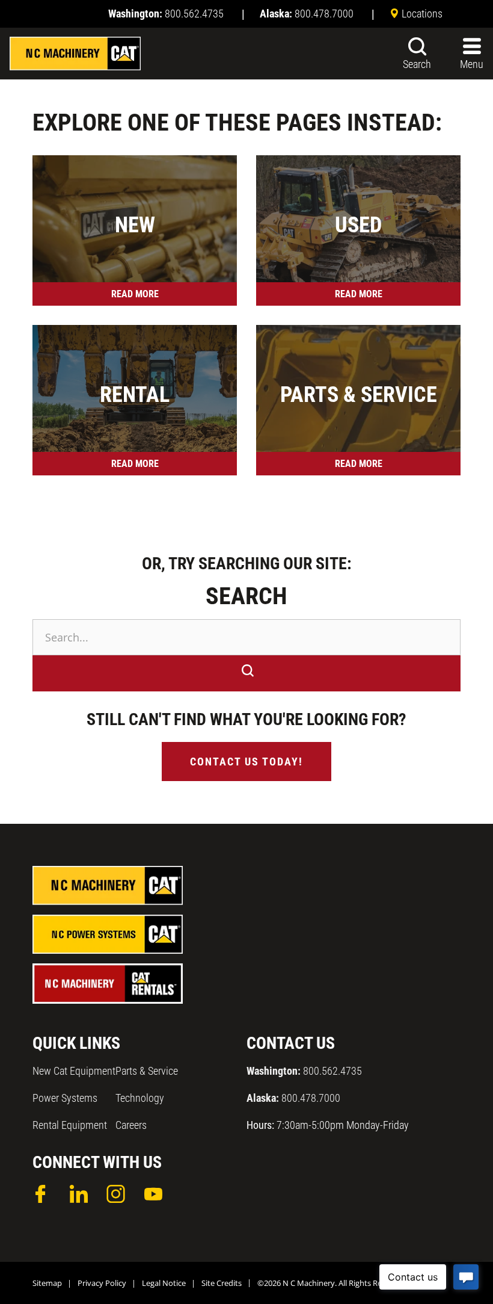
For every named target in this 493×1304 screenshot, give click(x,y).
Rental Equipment (69, 1125)
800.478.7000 (293, 1098)
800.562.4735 (304, 1071)
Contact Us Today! (246, 761)
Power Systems (64, 1098)
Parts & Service (146, 1071)
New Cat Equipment (73, 1071)
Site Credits (221, 1283)
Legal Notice (164, 1283)
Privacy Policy (102, 1283)
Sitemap (47, 1283)
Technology (139, 1098)
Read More (135, 294)
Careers (131, 1125)
